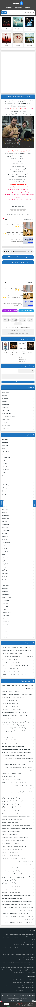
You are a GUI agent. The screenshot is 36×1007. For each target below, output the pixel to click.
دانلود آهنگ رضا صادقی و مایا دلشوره (11, 691)
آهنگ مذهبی (5, 410)
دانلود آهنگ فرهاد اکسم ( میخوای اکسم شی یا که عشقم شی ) (17, 656)
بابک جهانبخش (5, 469)
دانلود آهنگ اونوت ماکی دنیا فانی (10, 703)
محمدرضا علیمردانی (13, 333)
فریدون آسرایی (5, 573)
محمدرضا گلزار (5, 585)
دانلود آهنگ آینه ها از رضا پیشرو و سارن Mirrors (14, 675)
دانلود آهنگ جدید (29, 109)
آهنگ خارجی (5, 398)
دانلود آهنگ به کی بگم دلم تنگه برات (11, 843)
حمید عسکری (5, 488)
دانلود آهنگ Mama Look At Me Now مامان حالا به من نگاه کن (18, 732)
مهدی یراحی (5, 606)
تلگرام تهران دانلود (25, 310)
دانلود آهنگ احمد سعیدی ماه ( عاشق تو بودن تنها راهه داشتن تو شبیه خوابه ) (17, 687)
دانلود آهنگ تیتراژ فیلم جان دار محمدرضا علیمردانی (18, 96)
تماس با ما (9, 7)
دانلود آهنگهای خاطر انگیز (8, 416)
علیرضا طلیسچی (6, 542)
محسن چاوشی (5, 615)
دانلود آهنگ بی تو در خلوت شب (10, 880)
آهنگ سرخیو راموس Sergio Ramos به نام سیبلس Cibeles (17, 694)
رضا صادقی (4, 503)
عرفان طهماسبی (6, 545)
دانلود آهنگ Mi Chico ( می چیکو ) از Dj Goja (13, 807)
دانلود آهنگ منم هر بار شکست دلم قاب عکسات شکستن (16, 749)
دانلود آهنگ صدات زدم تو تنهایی (10, 834)
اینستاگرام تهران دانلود (9, 310)
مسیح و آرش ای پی (6, 597)
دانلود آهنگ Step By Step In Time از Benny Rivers (15, 716)
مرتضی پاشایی (5, 594)
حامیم (3, 482)
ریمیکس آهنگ (5, 422)
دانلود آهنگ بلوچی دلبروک (8, 776)
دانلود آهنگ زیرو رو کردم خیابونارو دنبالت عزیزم (13, 755)
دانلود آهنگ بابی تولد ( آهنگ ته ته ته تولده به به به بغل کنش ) (17, 967)
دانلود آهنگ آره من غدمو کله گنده (10, 868)
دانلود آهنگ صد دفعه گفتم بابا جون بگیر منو (13, 840)
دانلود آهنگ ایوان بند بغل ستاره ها (11, 672)
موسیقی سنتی (5, 428)
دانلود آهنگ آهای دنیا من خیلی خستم (11, 892)
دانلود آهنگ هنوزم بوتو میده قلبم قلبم (12, 798)
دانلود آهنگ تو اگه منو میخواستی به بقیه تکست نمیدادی (16, 895)
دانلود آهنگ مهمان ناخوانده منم (10, 852)
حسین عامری (5, 494)
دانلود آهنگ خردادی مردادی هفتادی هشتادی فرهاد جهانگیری (17, 828)
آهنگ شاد (27, 7)
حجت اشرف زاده (6, 485)
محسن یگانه (5, 618)
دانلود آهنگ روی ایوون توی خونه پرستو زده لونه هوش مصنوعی (19, 769)
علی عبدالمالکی (5, 555)
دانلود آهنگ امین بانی (12, 331)
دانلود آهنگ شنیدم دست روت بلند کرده (12, 871)
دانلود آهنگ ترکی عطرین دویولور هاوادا (11, 710)
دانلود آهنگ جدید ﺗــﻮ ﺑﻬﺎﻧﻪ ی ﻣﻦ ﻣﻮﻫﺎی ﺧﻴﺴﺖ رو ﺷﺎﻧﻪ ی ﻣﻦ (18, 793)
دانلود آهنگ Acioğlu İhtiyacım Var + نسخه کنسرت (15, 728)
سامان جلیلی (5, 509)
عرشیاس (4, 561)
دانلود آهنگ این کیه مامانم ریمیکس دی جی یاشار (14, 859)
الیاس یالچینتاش (6, 637)
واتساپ (13, 320)
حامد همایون (5, 479)
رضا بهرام (4, 500)
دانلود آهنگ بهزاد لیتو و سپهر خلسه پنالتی (12, 653)
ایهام (3, 454)
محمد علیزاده (5, 582)
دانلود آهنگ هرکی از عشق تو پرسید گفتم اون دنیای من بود (16, 752)
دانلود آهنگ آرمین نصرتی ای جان (26, 959)
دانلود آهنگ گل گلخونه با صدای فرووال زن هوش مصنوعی (19, 947)
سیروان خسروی (6, 530)
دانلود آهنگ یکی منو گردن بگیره (10, 883)
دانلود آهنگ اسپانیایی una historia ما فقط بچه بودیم (15, 913)
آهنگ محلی (5, 407)
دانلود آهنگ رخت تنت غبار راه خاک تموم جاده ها (14, 783)
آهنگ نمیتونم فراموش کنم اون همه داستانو (13, 697)
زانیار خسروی (5, 506)
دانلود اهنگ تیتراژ (24, 327)
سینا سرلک (4, 521)
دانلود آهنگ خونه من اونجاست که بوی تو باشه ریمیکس (16, 825)
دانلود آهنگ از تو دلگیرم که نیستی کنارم (12, 849)
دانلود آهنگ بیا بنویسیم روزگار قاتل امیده (12, 898)
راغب (3, 497)
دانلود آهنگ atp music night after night (12, 740)
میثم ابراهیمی (5, 621)
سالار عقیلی (4, 512)
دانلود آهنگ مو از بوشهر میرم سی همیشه (12, 819)
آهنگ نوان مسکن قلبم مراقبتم (9, 700)
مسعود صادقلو (5, 539)
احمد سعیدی (5, 445)
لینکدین (21, 320)
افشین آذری (5, 442)
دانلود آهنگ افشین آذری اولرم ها (10, 669)
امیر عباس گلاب (6, 457)
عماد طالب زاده (5, 564)
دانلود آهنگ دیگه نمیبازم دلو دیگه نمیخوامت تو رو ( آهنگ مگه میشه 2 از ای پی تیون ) (18, 909)
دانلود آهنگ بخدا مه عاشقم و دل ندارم (11, 779)
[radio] (24, 210)
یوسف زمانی (5, 634)
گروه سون (4, 579)
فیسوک (17, 324)
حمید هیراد (4, 491)
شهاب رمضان (5, 536)
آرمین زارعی (4, 466)
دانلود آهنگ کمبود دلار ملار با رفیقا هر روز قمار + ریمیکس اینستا (18, 787)
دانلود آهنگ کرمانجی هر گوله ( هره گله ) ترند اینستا (15, 764)
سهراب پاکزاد (5, 533)
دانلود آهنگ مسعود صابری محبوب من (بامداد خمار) (15, 665)
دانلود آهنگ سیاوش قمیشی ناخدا (10, 659)
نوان (3, 628)
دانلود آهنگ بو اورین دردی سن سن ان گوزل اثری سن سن (16, 722)
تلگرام (5, 320)
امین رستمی (5, 439)
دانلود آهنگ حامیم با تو (28, 942)
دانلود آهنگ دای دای (7, 719)
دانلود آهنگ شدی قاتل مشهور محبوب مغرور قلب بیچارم (16, 816)
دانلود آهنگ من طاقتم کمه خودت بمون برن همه (14, 846)
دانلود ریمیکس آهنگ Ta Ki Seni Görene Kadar (14, 725)
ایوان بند (4, 460)
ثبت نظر (18, 382)
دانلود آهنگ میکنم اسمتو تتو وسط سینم (12, 874)
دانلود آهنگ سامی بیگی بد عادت (9, 889)
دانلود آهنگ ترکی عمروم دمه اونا (10, 707)
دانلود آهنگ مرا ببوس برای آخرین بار (11, 831)
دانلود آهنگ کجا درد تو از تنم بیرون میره (12, 773)
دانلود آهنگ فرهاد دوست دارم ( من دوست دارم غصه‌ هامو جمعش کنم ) (18, 863)
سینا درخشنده (5, 518)
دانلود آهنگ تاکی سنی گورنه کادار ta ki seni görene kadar (16, 713)
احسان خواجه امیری (6, 451)
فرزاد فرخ (4, 567)
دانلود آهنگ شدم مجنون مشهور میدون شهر (13, 746)
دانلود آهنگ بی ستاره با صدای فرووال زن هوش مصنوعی (16, 647)
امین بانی (21, 331)
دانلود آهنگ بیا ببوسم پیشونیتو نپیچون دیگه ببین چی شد (16, 886)
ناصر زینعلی (5, 625)
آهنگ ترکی (4, 395)
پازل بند (4, 476)
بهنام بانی (4, 472)
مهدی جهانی (5, 603)
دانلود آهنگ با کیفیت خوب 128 (17, 262)
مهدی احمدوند (5, 600)
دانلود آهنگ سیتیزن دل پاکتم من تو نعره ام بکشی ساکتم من (17, 901)
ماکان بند (4, 609)
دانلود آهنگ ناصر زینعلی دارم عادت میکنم (23, 944)
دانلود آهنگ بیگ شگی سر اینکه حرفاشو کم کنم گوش (15, 813)
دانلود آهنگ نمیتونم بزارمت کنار (10, 822)
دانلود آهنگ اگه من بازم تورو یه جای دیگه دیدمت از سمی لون (17, 877)
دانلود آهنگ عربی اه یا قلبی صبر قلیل (11, 804)
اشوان (3, 448)
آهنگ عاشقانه (18, 7)
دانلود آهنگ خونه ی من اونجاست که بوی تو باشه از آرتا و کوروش (19, 760)
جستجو (4, 12)
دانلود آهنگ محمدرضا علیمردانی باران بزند (18, 187)
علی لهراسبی (5, 552)
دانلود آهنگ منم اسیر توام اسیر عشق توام (12, 737)
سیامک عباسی (5, 515)
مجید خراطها (5, 591)
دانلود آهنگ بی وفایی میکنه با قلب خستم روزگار (14, 810)
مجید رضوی (5, 588)
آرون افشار (4, 463)
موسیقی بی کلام (6, 425)
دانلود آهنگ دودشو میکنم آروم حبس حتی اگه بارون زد (15, 837)
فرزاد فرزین (4, 570)
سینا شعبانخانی (5, 524)
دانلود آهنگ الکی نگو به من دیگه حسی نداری (13, 743)
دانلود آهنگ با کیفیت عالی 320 (17, 257)
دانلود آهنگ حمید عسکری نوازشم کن (11, 662)
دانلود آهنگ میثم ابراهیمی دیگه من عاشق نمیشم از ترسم (16, 650)
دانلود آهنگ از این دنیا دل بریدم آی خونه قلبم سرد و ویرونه (17, 922)
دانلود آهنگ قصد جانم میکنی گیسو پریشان (12, 801)
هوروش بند (5, 631)
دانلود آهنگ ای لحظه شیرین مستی (10, 856)
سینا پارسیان (5, 527)
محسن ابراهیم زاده (6, 612)
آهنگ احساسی (5, 392)
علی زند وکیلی (5, 558)
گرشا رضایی (4, 576)
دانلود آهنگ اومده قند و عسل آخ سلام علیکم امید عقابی (16, 904)
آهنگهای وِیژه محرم (6, 413)
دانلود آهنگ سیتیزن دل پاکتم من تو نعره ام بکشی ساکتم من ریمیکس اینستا (18, 918)
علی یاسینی (4, 549)
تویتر (29, 320)
